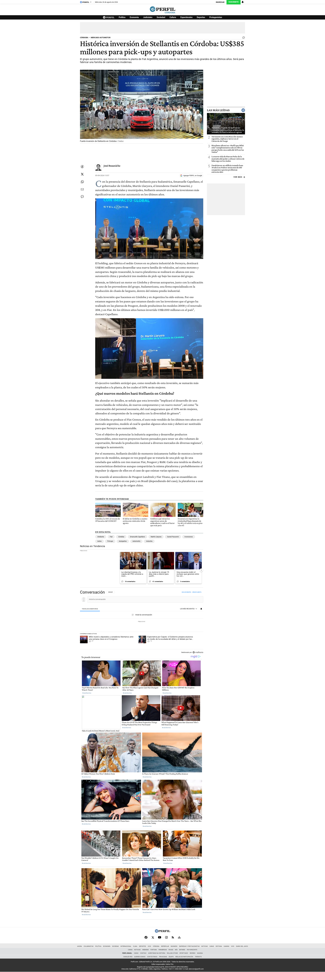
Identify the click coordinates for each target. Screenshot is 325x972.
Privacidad (163, 957)
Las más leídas (218, 110)
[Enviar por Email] (82, 189)
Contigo (143, 953)
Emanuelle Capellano (137, 537)
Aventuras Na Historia (156, 953)
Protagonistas (215, 17)
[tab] (90, 609)
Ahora (79, 946)
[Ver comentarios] (243, 38)
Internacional (125, 946)
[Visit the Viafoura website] (197, 652)
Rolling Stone (172, 953)
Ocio (149, 946)
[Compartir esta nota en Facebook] (82, 166)
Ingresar (220, 2)
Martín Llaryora (156, 537)
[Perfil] (162, 932)
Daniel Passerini (173, 537)
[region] (141, 622)
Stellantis (100, 537)
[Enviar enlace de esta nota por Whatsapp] (82, 182)
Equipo (171, 957)
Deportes (201, 17)
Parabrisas (163, 950)
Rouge (171, 950)
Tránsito (198, 957)
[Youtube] (159, 937)
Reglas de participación (184, 957)
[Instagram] (166, 937)
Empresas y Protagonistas (189, 946)
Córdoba (121, 537)
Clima (135, 946)
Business (174, 946)
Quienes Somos (139, 957)
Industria (149, 541)
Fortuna (153, 950)
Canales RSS (127, 957)
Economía (134, 17)
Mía (176, 950)
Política (122, 17)
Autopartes (123, 541)
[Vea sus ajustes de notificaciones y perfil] (243, 2)
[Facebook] (146, 937)
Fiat (111, 537)
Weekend (145, 950)
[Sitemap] (179, 937)
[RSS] (173, 937)
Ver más (237, 177)
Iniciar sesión (186, 592)
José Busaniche (112, 165)
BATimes (182, 950)
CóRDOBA (84, 38)
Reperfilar (165, 946)
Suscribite (234, 2)
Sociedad (161, 17)
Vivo (232, 946)
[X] (152, 937)
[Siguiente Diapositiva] (201, 570)
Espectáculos (186, 17)
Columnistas (88, 946)
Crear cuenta (196, 592)
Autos (99, 541)
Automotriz (136, 541)
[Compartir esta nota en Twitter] (82, 174)
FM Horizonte (192, 950)
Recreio (192, 953)
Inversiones (188, 537)
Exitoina (219, 946)
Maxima (200, 953)
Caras (211, 946)
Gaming (226, 946)
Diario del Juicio (242, 946)
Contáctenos (152, 957)
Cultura (172, 17)
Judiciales (147, 17)
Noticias (204, 946)
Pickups (110, 541)
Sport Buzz (184, 953)
